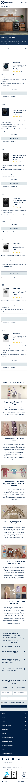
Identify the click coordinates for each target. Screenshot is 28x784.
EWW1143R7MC (16, 107)
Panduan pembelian (7, 753)
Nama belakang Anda (19, 692)
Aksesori (4, 733)
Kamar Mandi (5, 729)
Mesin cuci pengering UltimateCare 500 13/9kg (19, 202)
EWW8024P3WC (16, 243)
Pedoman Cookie (6, 769)
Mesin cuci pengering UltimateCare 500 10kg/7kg (19, 66)
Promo (3, 749)
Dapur (3, 713)
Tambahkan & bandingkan (10, 96)
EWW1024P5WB (16, 62)
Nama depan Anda (6, 692)
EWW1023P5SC (16, 153)
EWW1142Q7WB (16, 333)
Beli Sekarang (14, 93)
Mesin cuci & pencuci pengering (12, 6)
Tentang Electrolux (7, 745)
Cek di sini (14, 89)
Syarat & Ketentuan (7, 767)
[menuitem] (2, 759)
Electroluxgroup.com (7, 762)
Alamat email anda (6, 697)
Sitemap (13, 769)
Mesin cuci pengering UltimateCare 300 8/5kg (19, 247)
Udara (3, 721)
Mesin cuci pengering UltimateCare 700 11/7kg (19, 112)
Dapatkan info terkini (14, 706)
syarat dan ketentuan (18, 702)
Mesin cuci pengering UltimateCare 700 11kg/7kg (19, 337)
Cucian (3, 717)
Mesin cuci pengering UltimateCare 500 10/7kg (19, 157)
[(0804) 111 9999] (24, 774)
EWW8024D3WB (16, 288)
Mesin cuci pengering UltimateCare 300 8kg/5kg (19, 292)
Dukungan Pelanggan (7, 737)
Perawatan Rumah (6, 725)
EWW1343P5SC (16, 198)
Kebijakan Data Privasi (17, 767)
